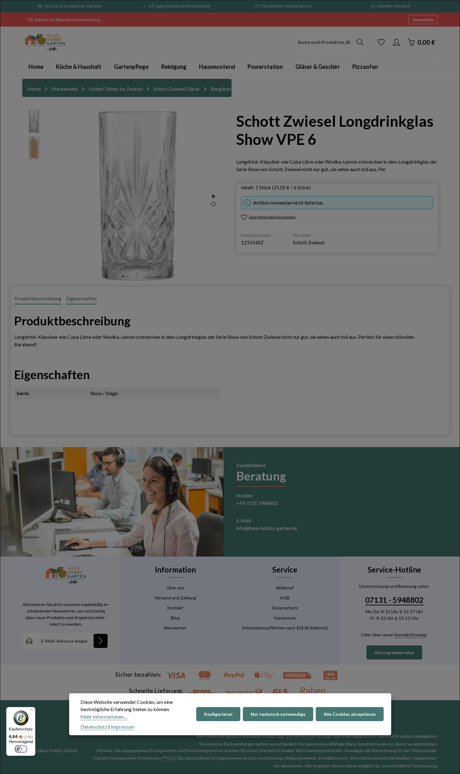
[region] (123, 195)
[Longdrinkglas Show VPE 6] (137, 195)
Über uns (175, 587)
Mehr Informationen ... (103, 717)
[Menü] (31, 711)
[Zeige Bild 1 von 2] (213, 196)
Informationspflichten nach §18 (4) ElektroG (285, 627)
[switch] (21, 749)
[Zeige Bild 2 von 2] (213, 204)
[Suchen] (360, 42)
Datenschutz (285, 607)
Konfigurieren (218, 714)
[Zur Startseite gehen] (45, 42)
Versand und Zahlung (175, 597)
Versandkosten (301, 736)
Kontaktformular (410, 634)
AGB (284, 597)
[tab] (37, 298)
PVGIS (168, 758)
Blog (175, 617)
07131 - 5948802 (394, 599)
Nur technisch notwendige (278, 714)
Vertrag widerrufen (394, 652)
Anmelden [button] (423, 19)
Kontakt (175, 607)
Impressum (285, 617)
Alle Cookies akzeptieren (350, 714)
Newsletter (175, 627)
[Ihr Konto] (396, 42)
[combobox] (324, 42)
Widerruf (285, 587)
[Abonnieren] (101, 641)
